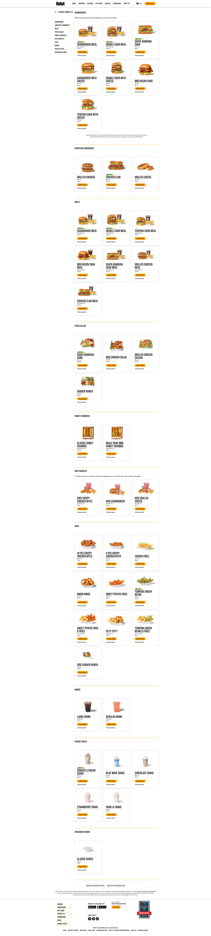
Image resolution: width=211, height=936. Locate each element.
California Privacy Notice (102, 930)
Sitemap (64, 930)
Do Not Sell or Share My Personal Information (119, 930)
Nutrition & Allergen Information (146, 891)
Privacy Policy (62, 923)
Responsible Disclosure (143, 930)
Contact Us (61, 913)
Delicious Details (81, 55)
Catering (90, 3)
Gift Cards (99, 3)
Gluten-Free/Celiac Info (116, 885)
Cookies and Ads (83, 930)
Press (59, 920)
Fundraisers (61, 917)
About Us (126, 3)
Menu (74, 3)
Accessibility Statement (73, 930)
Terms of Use (133, 930)
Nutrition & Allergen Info (95, 885)
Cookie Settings (91, 930)
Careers (107, 3)
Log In (141, 3)
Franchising (117, 3)
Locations (81, 3)
